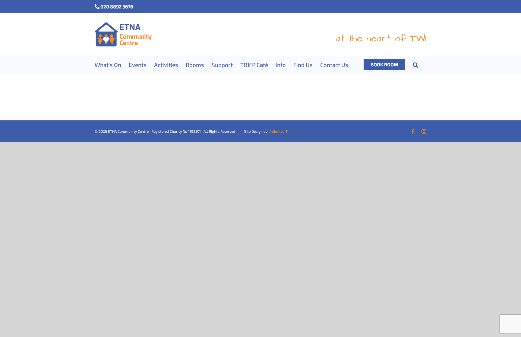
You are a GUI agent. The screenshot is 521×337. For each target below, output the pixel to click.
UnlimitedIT (278, 131)
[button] (415, 65)
